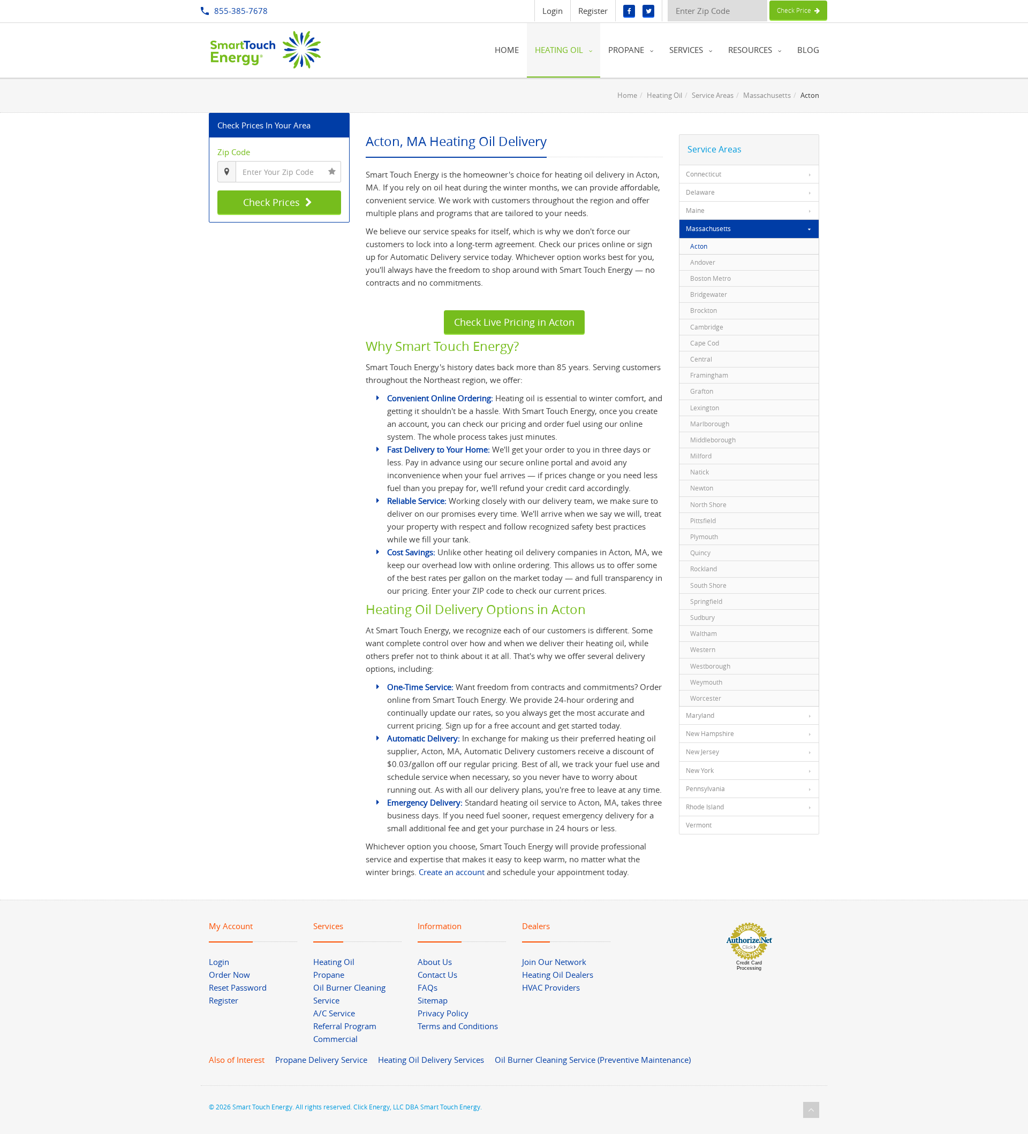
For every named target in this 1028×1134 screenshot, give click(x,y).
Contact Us (437, 974)
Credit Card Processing (749, 965)
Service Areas (713, 95)
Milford (701, 455)
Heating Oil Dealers (557, 974)
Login (552, 10)
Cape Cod (704, 343)
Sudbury (702, 617)
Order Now (229, 974)
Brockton (703, 310)
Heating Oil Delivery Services (431, 1059)
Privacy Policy (443, 1013)
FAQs (427, 987)
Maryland (700, 715)
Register (593, 10)
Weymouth (706, 682)
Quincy (700, 552)
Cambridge (706, 327)
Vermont (699, 825)
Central (701, 359)
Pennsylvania (705, 788)
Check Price (795, 10)
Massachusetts (767, 95)
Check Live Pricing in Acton (514, 322)
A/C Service (334, 1013)
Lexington (704, 407)
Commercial (335, 1038)
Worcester (705, 698)
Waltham (703, 633)
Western (702, 649)
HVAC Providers (551, 987)
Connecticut (703, 174)
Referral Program (344, 1026)
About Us (435, 961)
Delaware (700, 192)
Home (627, 95)
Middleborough (713, 439)
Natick (699, 472)
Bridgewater (708, 294)
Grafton (701, 391)
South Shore (708, 585)
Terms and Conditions (458, 1026)
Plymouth (704, 536)
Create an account (452, 872)
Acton (698, 246)
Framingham (709, 375)
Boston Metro (710, 278)
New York (700, 770)
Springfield (706, 601)
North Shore (708, 504)
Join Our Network (554, 961)
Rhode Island (705, 806)
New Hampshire (710, 733)
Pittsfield (703, 520)
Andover (702, 262)
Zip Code (233, 152)
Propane (328, 974)
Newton (701, 488)
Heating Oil (664, 95)
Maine (695, 210)
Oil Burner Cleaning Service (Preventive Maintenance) (593, 1059)
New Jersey (702, 751)
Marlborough (709, 423)
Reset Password (238, 987)
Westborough (710, 666)
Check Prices (273, 202)
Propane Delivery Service (321, 1059)
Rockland (703, 568)
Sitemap (433, 1000)
